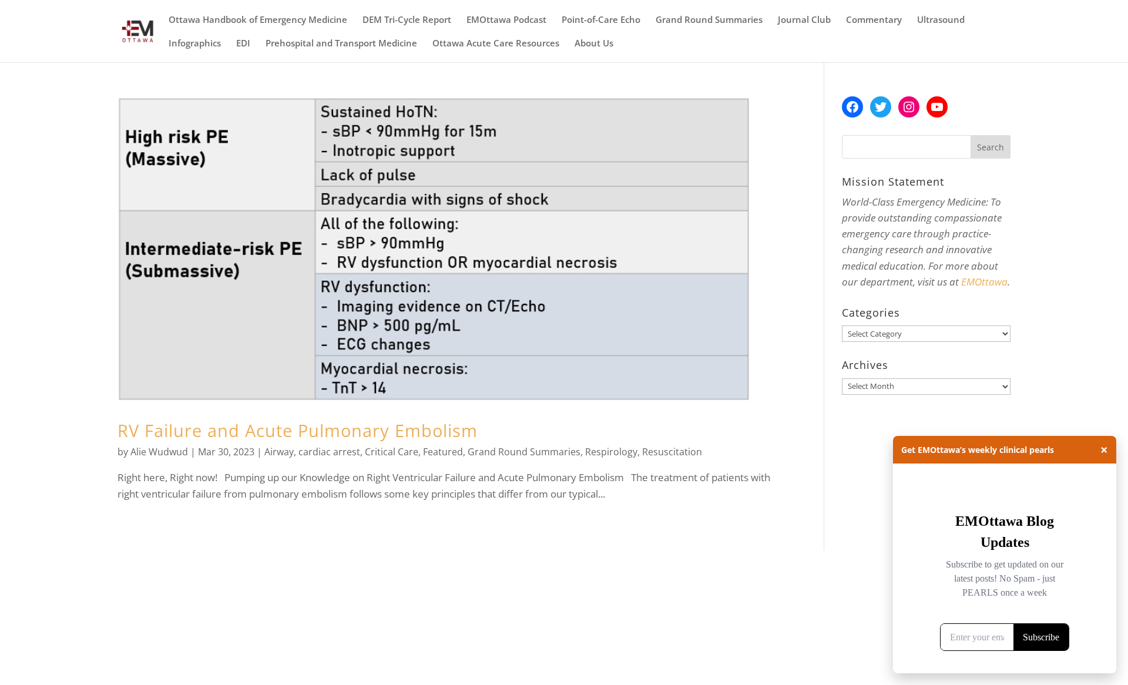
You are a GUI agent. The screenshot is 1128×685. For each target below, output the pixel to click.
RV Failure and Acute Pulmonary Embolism (298, 430)
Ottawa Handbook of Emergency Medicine (258, 20)
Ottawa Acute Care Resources (495, 44)
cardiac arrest (329, 451)
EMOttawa (984, 281)
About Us (594, 44)
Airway (279, 451)
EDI (243, 44)
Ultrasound (941, 20)
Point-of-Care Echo (601, 20)
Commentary (874, 20)
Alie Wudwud (159, 451)
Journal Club (804, 20)
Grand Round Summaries (709, 20)
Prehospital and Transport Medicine (341, 44)
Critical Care (391, 451)
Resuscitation (672, 451)
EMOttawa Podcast (506, 20)
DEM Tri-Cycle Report (406, 20)
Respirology (611, 451)
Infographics (195, 44)
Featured (443, 451)
